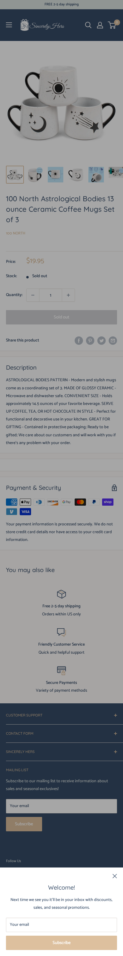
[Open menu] (9, 24)
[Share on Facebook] (79, 340)
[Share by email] (113, 340)
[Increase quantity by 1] (68, 295)
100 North (15, 233)
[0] (112, 25)
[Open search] (88, 25)
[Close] (115, 876)
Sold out (61, 317)
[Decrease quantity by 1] (33, 295)
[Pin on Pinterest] (90, 340)
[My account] (100, 25)
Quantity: (14, 295)
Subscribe (62, 942)
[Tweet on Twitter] (101, 340)
